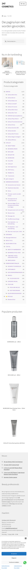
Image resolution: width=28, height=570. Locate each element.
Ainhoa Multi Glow (13, 109)
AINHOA (8, 91)
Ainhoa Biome (11, 97)
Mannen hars (11, 213)
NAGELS (10, 275)
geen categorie (10, 179)
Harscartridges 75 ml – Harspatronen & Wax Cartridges (14, 205)
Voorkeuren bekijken (14, 562)
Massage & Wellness (11, 237)
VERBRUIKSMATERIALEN (12, 263)
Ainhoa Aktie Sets (12, 94)
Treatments (11, 176)
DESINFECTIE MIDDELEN (14, 266)
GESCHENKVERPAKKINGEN (15, 272)
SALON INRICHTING (11, 243)
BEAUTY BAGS (11, 146)
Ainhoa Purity (11, 125)
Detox (9, 191)
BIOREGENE (11, 158)
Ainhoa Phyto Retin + (13, 118)
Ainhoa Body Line (12, 100)
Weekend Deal (11, 299)
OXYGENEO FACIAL (13, 281)
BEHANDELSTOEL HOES (14, 252)
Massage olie (11, 216)
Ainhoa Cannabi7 (12, 103)
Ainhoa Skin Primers (13, 134)
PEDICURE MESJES (15, 287)
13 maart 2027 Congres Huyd (11, 465)
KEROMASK (9, 234)
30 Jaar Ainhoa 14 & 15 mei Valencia (13, 462)
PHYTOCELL (11, 170)
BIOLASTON (11, 155)
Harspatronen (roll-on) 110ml (16, 210)
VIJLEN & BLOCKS (14, 278)
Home (5, 16)
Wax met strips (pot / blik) (15, 231)
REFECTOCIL (9, 240)
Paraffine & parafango (13, 219)
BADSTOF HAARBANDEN (14, 249)
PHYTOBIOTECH (12, 167)
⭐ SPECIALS (9, 296)
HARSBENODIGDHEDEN (12, 182)
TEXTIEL (8, 246)
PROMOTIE (11, 173)
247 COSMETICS (7, 5)
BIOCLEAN (10, 152)
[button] (25, 538)
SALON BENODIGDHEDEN (14, 293)
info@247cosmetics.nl (11, 528)
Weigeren (14, 558)
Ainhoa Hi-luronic (12, 106)
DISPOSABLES (11, 269)
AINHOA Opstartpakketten (15, 116)
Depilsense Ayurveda (13, 188)
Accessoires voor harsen (14, 185)
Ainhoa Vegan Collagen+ (14, 137)
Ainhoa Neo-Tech (12, 112)
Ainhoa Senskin (12, 131)
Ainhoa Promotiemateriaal (15, 122)
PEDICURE (10, 284)
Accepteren (14, 553)
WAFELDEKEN (11, 260)
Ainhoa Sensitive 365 (13, 127)
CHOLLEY (8, 143)
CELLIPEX (10, 161)
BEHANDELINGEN (12, 149)
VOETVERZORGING (15, 290)
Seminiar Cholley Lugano (10, 477)
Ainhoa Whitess (12, 140)
